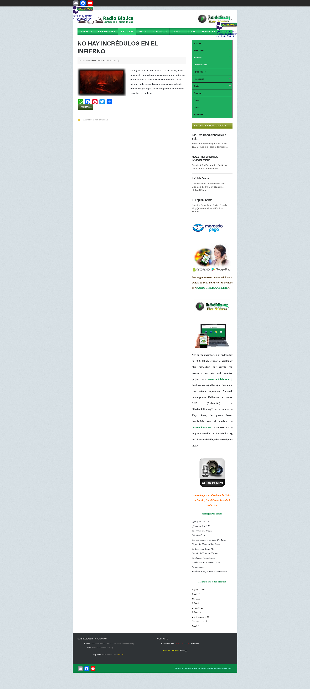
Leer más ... (86, 107)
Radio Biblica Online (110, 654)
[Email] (80, 668)
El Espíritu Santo (202, 200)
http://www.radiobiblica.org (102, 647)
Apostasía (199, 79)
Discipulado (200, 72)
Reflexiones (106, 31)
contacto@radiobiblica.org (124, 643)
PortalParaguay (199, 668)
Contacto (160, 31)
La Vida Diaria (200, 178)
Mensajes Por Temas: (212, 513)
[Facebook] (87, 668)
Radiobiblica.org (202, 427)
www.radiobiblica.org (220, 379)
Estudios (127, 31)
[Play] (214, 25)
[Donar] (207, 232)
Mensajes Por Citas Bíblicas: (212, 581)
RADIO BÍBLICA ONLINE (212, 287)
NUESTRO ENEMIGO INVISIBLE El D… (205, 158)
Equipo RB (208, 31)
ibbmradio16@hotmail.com (102, 643)
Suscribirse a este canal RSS (95, 120)
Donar (191, 31)
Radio (143, 31)
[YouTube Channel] (93, 668)
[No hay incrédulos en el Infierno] (103, 82)
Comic (177, 31)
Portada (86, 31)
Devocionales (98, 60)
